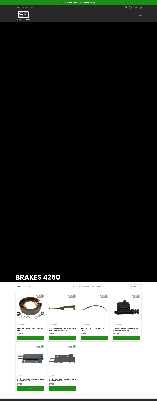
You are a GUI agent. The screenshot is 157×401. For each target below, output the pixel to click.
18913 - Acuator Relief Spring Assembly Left (30, 380)
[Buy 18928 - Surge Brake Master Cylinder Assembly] (126, 308)
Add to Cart (30, 338)
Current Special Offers (27, 7)
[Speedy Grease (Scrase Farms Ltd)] (23, 16)
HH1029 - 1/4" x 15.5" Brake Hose (92, 329)
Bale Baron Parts (84, 286)
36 (33, 286)
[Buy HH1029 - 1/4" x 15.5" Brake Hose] (94, 308)
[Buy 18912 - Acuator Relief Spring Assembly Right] (62, 358)
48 (36, 286)
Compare (22, 325)
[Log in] (140, 7)
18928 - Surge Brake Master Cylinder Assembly (125, 329)
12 (25, 286)
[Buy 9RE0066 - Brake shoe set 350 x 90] (30, 308)
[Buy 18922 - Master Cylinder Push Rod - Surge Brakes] (62, 308)
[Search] (126, 7)
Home (75, 286)
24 (29, 286)
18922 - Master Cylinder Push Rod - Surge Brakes (62, 329)
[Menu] (140, 16)
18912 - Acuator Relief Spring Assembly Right (62, 380)
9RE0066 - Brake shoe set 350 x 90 (30, 329)
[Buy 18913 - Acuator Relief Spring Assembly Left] (30, 358)
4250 (93, 286)
